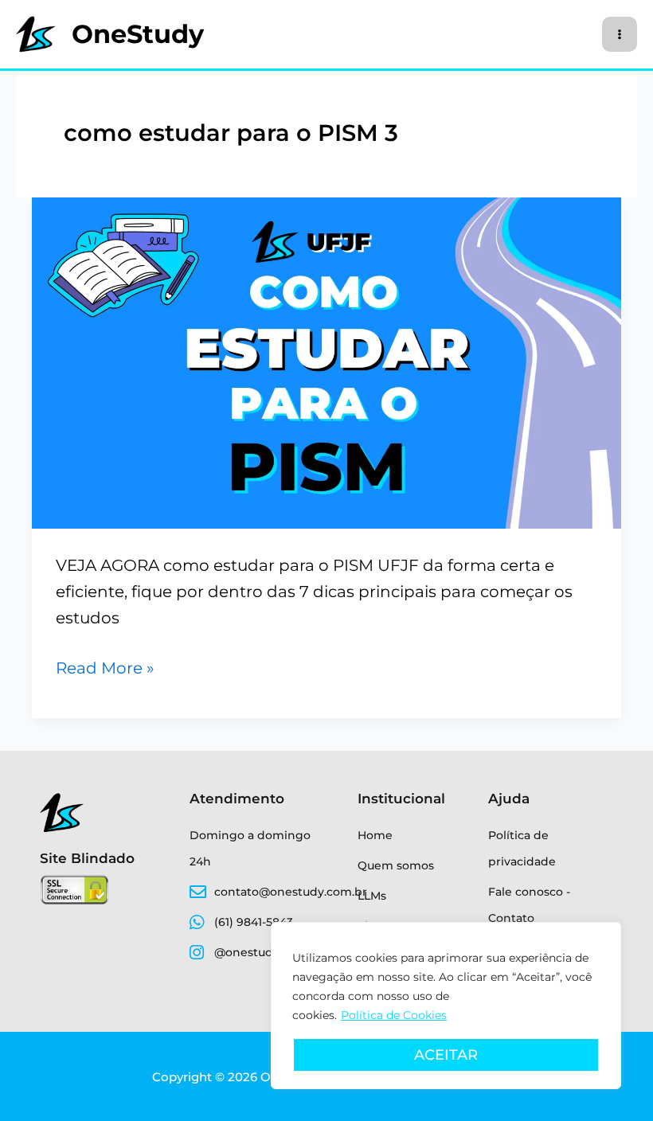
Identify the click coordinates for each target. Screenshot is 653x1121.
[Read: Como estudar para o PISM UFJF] (326, 361)
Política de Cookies (394, 1015)
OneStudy (138, 33)
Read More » (105, 666)
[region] (446, 1005)
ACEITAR (446, 1055)
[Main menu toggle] (619, 34)
